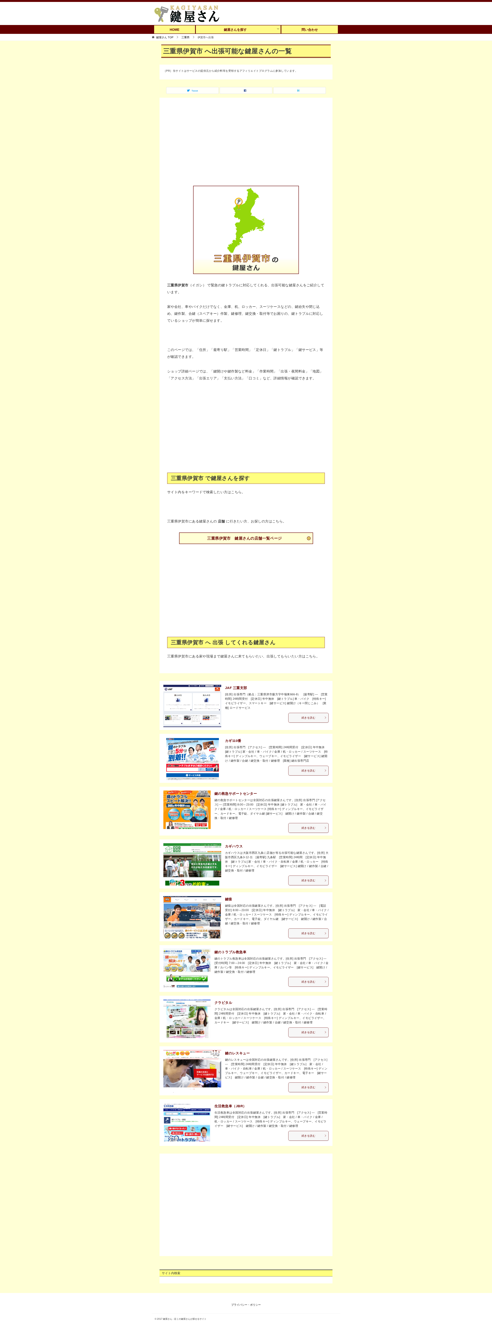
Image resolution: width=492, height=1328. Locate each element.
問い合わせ (310, 30)
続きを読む (308, 717)
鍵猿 (228, 899)
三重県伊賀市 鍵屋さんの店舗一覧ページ (244, 538)
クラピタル (223, 1003)
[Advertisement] (246, 144)
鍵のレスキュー (237, 1053)
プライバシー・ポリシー (246, 1304)
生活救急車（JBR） (230, 1106)
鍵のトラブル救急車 (230, 952)
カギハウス (234, 846)
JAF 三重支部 (236, 688)
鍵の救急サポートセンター (235, 794)
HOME (174, 30)
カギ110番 (233, 741)
